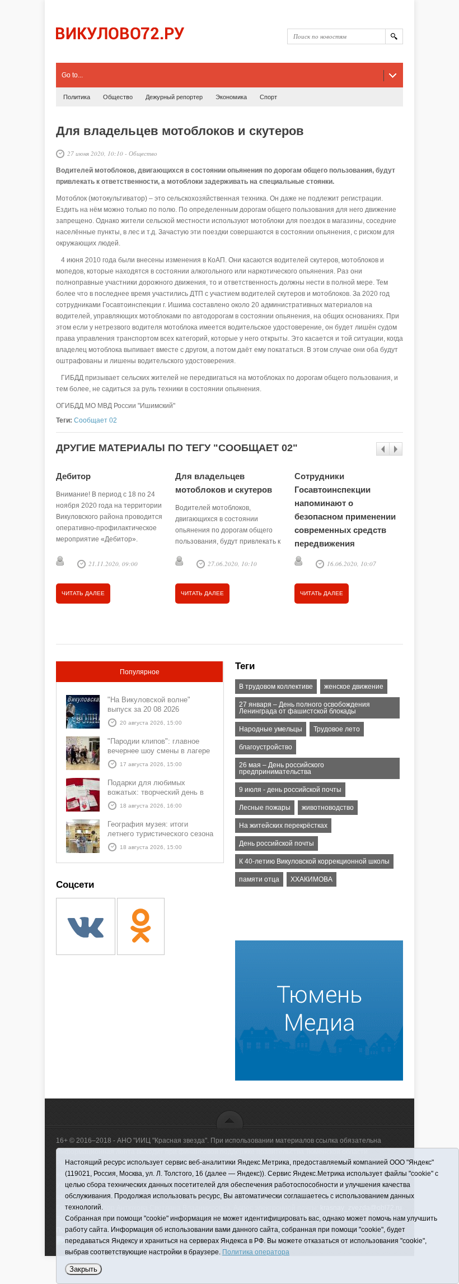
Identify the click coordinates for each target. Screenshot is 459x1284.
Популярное (140, 672)
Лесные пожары (265, 808)
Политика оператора (255, 1252)
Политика (76, 97)
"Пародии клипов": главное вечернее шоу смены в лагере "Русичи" (158, 750)
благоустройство (265, 747)
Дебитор (73, 476)
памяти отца (259, 879)
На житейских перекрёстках (283, 825)
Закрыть (83, 1269)
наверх (230, 1119)
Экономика (231, 97)
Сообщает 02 (95, 420)
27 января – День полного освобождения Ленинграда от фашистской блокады (304, 708)
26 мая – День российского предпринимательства (281, 768)
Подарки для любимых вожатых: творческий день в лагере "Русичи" (155, 792)
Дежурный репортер (174, 97)
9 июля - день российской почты (290, 790)
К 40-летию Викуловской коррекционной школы (314, 861)
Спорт (268, 97)
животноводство (328, 808)
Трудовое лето (336, 729)
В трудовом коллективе (276, 686)
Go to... (72, 75)
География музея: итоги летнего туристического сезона (160, 829)
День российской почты (276, 843)
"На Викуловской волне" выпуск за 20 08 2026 (148, 704)
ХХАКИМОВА (311, 879)
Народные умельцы (270, 729)
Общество (118, 97)
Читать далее (83, 593)
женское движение (353, 686)
